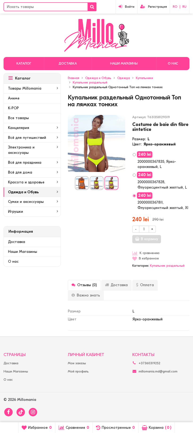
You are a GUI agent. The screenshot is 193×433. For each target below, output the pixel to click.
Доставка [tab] (119, 285)
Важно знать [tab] (88, 295)
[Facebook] (8, 412)
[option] (81, 183)
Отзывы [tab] (87, 285)
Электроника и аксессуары (21, 150)
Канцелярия (18, 128)
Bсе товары (18, 118)
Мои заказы (77, 363)
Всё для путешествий (27, 138)
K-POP (13, 108)
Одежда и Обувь (23, 192)
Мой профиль (78, 371)
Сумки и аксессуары (26, 202)
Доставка (68, 63)
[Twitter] (21, 412)
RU (184, 7)
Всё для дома (20, 172)
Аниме (14, 98)
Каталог (23, 63)
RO (175, 7)
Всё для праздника (24, 162)
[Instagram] (33, 412)
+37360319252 (149, 363)
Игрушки (15, 211)
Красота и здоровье (26, 182)
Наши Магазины (124, 63)
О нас (173, 63)
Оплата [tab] (147, 285)
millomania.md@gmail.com (158, 371)
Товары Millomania (24, 88)
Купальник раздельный (167, 266)
